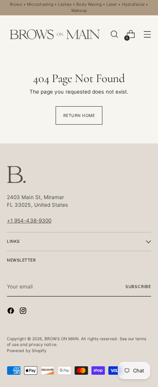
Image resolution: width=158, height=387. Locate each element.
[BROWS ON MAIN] (55, 34)
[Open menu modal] (147, 34)
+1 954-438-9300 (29, 220)
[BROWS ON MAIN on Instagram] (23, 311)
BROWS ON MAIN (61, 338)
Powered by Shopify (26, 350)
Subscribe (138, 286)
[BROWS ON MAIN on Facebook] (11, 311)
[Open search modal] (114, 34)
